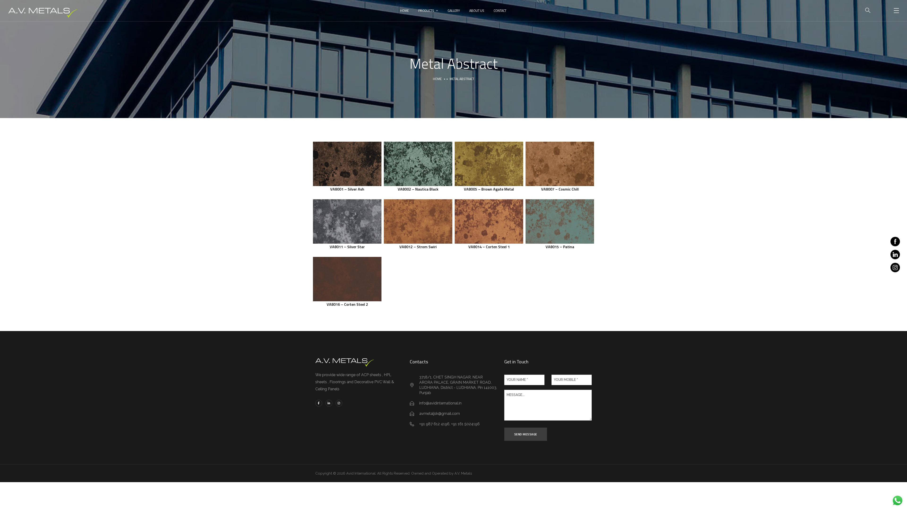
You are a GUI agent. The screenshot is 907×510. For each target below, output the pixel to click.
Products (426, 10)
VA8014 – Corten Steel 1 (489, 247)
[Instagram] (339, 403)
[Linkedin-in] (328, 403)
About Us (476, 10)
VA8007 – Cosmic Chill (560, 189)
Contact (500, 10)
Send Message (525, 434)
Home (404, 10)
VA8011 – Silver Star (347, 247)
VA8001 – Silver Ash (347, 189)
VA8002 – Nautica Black (418, 189)
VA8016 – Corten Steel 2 (347, 304)
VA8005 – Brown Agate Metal (489, 189)
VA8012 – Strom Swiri (418, 247)
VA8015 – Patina (560, 247)
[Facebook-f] (318, 403)
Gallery (454, 10)
